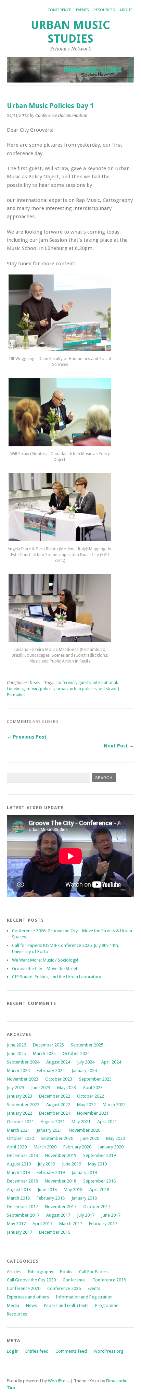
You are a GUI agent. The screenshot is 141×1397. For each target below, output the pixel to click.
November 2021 (92, 1113)
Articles (14, 1271)
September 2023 (95, 1079)
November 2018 (60, 1181)
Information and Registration (84, 1296)
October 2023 (58, 1079)
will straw (107, 688)
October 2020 (20, 1138)
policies (47, 688)
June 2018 (47, 1189)
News (35, 682)
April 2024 (111, 1062)
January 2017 (19, 1232)
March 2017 (70, 1223)
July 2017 (85, 1215)
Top (11, 1387)
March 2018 (18, 1198)
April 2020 (17, 1146)
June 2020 (89, 1138)
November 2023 (22, 1079)
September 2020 (57, 1138)
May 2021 (81, 1121)
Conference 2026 (64, 1288)
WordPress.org (108, 1351)
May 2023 (66, 1087)
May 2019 (97, 1163)
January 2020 (111, 1146)
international (105, 682)
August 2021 (53, 1121)
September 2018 (99, 1181)
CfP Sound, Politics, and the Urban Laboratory (56, 976)
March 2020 (45, 1146)
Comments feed (71, 1351)
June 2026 (16, 1044)
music (32, 688)
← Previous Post (27, 737)
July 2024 (85, 1062)
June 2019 (71, 1163)
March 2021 (18, 1130)
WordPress (58, 1380)
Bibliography (40, 1271)
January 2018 (84, 1198)
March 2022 (114, 1104)
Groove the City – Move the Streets (46, 968)
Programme (106, 1305)
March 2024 (18, 1070)
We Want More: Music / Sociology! (45, 960)
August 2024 (58, 1062)
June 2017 (110, 1215)
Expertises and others (28, 1296)
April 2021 (107, 1121)
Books (66, 1271)
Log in (12, 1351)
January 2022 (19, 1113)
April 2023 (93, 1087)
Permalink (16, 695)
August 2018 (19, 1189)
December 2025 (48, 1044)
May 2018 (73, 1189)
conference (65, 682)
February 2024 (51, 1070)
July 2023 (15, 1087)
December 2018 (22, 1181)
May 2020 (115, 1138)
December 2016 (54, 1232)
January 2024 (84, 1070)
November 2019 (60, 1155)
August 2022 (58, 1104)
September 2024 (23, 1062)
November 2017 (60, 1206)
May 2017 (16, 1223)
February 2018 (51, 1198)
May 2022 (86, 1104)
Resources (104, 10)
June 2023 (40, 1087)
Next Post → (119, 745)
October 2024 (76, 1053)
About (125, 10)
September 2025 (87, 1044)
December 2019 (22, 1155)
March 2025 (44, 1053)
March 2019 (18, 1172)
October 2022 (90, 1096)
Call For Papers (93, 1271)
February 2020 (77, 1146)
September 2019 (99, 1155)
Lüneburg (16, 688)
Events (82, 10)
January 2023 (19, 1096)
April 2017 (42, 1223)
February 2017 (103, 1223)
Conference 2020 (23, 1288)
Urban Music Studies (70, 31)
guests (84, 682)
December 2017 (22, 1206)
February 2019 (51, 1172)
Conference (59, 10)
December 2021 (54, 1113)
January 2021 (49, 1130)
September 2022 (23, 1104)
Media (13, 1305)
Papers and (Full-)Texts (66, 1305)
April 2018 (99, 1189)
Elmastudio (117, 1380)
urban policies (83, 688)
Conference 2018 (109, 1279)
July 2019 (46, 1163)
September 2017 (23, 1215)
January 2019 (84, 1172)
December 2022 (54, 1096)
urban (62, 688)
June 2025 (16, 1053)
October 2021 (20, 1121)
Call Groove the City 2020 (31, 1279)
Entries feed (37, 1351)
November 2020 (84, 1130)
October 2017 (96, 1206)
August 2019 (19, 1163)
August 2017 (58, 1215)
